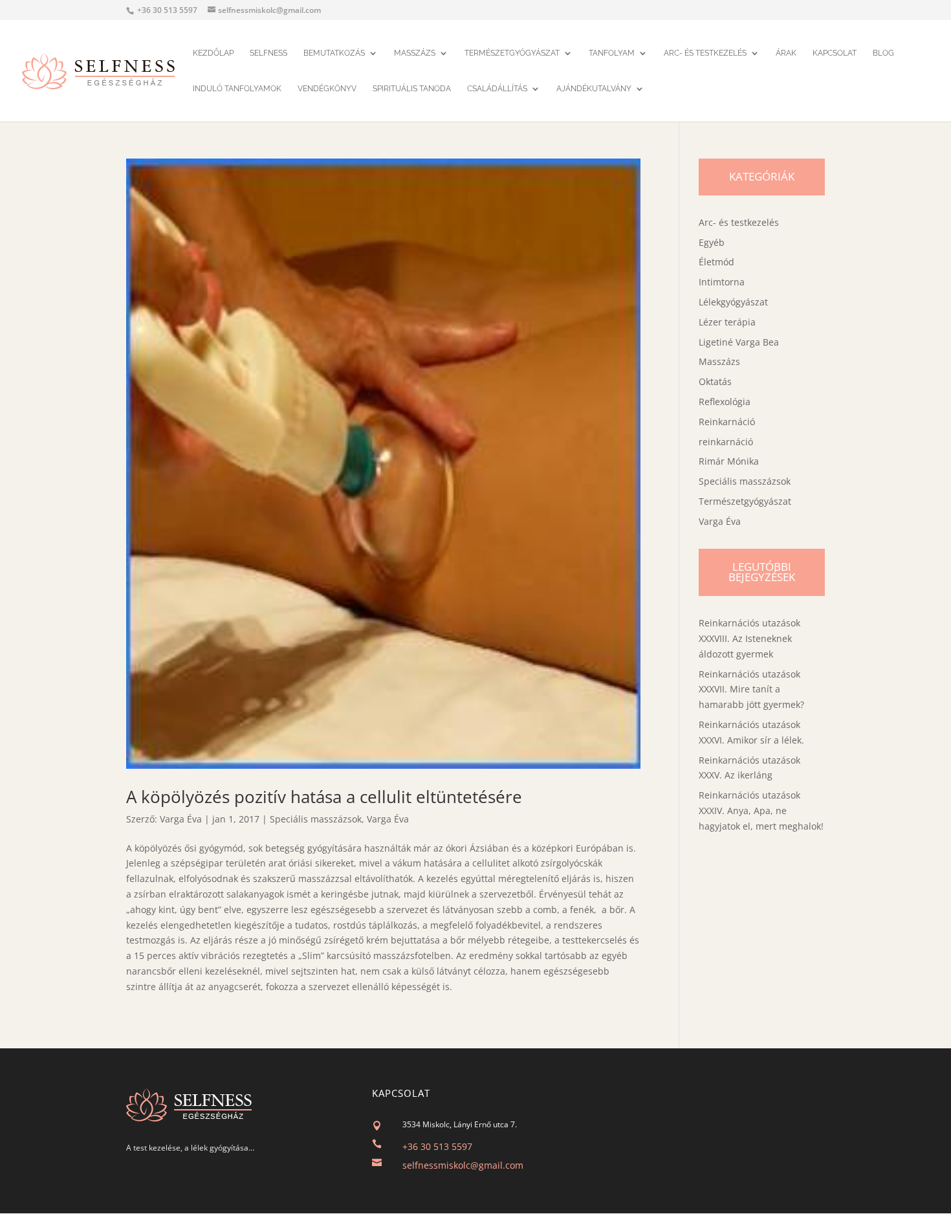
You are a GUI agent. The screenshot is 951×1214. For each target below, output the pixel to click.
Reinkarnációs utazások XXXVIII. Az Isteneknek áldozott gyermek (749, 638)
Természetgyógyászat (512, 54)
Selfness (268, 54)
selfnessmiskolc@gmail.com (462, 1165)
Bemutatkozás (334, 54)
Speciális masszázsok (316, 819)
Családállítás (497, 89)
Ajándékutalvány (593, 89)
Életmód (716, 262)
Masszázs (414, 54)
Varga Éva (181, 819)
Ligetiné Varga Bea (739, 342)
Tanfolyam (612, 54)
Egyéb (712, 242)
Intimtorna (722, 282)
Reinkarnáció (727, 421)
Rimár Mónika (729, 461)
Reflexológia (724, 401)
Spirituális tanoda (412, 89)
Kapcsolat (835, 54)
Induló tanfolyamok (237, 89)
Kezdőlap (213, 54)
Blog (883, 54)
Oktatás (715, 381)
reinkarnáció (726, 442)
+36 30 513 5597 (437, 1146)
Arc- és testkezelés (705, 54)
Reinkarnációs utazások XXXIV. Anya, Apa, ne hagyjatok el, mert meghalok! (761, 810)
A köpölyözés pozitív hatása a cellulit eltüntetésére (324, 796)
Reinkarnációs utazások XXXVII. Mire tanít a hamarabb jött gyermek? (751, 689)
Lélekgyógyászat (733, 302)
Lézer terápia (727, 322)
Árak (786, 54)
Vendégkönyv (327, 89)
